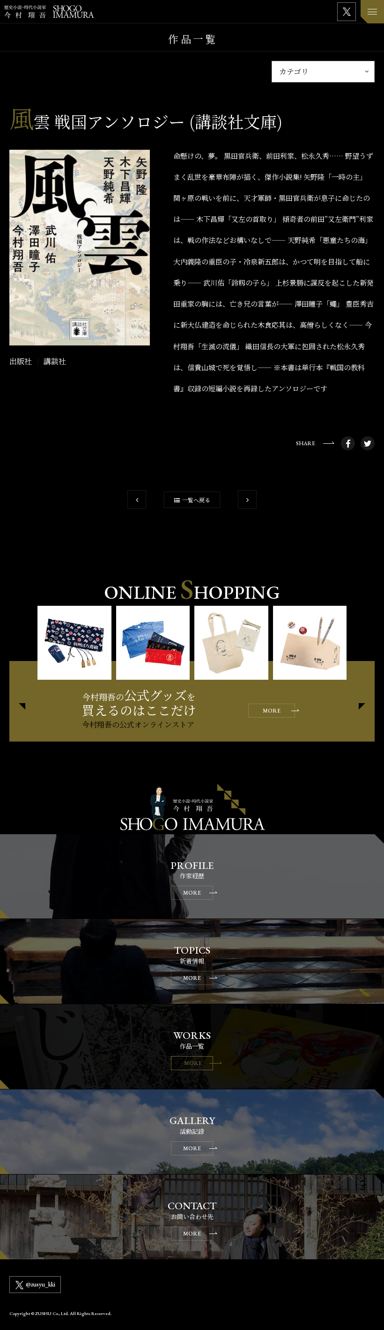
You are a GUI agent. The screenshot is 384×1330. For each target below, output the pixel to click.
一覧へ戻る (196, 500)
